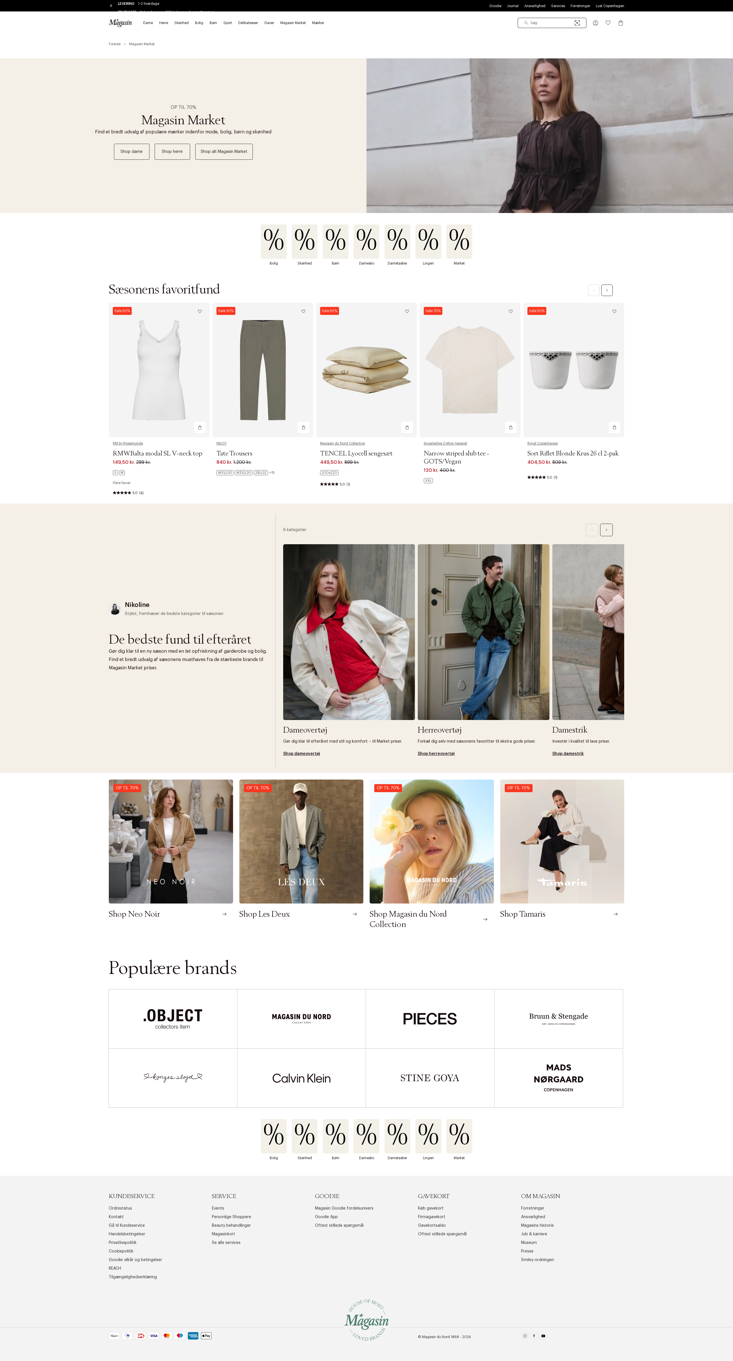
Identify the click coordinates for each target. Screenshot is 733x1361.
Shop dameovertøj (301, 754)
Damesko (366, 263)
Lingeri (428, 263)
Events (218, 1208)
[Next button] (607, 290)
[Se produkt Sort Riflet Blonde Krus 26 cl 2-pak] (573, 370)
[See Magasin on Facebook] (534, 1337)
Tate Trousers (234, 454)
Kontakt (116, 1217)
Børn (335, 263)
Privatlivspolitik (123, 1243)
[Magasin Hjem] (120, 23)
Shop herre (172, 152)
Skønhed (304, 263)
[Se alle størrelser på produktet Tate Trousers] (245, 472)
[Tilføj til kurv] (200, 427)
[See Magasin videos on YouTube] (543, 1337)
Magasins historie (537, 1226)
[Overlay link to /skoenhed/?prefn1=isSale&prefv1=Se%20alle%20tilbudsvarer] (305, 241)
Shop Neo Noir (134, 914)
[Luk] (456, 709)
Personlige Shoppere (231, 1217)
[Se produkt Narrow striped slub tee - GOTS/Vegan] (470, 370)
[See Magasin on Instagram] (525, 1337)
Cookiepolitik (121, 1251)
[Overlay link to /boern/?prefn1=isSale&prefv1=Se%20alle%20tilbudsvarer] (335, 241)
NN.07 (221, 443)
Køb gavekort (431, 1208)
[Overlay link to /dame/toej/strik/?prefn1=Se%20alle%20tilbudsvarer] (618, 632)
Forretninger (580, 6)
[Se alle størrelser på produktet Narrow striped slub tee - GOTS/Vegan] (428, 480)
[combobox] (552, 23)
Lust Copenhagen (610, 6)
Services (558, 6)
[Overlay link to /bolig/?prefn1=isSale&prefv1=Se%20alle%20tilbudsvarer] (274, 241)
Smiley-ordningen (537, 1260)
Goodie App (326, 1217)
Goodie (495, 6)
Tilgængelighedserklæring (133, 1277)
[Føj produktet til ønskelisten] (200, 311)
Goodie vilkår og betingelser (135, 1260)
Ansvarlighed (534, 6)
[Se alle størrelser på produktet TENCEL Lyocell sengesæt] (329, 472)
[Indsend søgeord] (526, 22)
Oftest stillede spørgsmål (339, 1226)
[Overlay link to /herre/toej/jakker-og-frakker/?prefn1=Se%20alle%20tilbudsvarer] (483, 632)
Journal (513, 6)
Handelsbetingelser (127, 1234)
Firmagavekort (431, 1217)
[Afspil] (723, 199)
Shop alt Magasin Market (224, 152)
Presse (527, 1251)
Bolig (274, 263)
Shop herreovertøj (436, 754)
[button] (595, 23)
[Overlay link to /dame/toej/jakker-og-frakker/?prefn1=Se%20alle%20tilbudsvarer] (349, 632)
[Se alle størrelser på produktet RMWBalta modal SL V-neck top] (119, 472)
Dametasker (397, 263)
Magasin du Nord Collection (342, 443)
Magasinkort (223, 1234)
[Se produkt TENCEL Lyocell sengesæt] (366, 370)
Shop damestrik (568, 754)
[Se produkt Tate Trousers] (262, 370)
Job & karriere (534, 1234)
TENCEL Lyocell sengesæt (356, 454)
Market (459, 263)
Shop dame (132, 152)
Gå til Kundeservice (127, 1226)
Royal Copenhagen (542, 443)
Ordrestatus (120, 1208)
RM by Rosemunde (128, 443)
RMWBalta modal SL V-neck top (157, 454)
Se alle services (226, 1243)
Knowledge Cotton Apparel (445, 443)
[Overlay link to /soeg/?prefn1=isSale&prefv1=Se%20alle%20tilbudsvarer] (459, 241)
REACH (115, 1269)
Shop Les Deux (264, 914)
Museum (529, 1243)
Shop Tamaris (522, 914)
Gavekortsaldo (432, 1226)
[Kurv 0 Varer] (620, 22)
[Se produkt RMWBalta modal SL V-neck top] (159, 370)
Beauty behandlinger (231, 1226)
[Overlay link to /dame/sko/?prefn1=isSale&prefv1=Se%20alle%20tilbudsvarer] (366, 241)
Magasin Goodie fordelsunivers (344, 1208)
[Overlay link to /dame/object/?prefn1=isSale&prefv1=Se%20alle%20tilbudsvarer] (173, 1018)
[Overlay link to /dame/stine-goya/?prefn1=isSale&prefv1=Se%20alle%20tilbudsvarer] (430, 1078)
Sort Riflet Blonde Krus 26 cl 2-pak (573, 454)
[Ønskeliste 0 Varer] (608, 22)
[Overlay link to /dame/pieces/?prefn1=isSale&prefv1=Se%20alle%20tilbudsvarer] (430, 1018)
